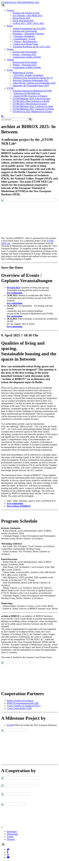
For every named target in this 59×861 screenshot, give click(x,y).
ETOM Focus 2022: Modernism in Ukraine (32, 111)
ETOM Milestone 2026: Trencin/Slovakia (31, 98)
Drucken (11, 839)
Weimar (10, 59)
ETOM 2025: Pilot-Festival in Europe (30, 104)
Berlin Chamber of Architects (20, 700)
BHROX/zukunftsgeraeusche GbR (23, 703)
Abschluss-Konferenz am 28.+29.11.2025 (31, 46)
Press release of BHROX (19, 506)
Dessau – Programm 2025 (24, 54)
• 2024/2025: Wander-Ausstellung (28, 75)
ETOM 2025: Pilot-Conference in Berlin (31, 101)
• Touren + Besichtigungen (25, 41)
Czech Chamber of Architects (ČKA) (24, 706)
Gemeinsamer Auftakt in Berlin (27, 57)
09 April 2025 (13, 287)
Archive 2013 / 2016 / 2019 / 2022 (28, 23)
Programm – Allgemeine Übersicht (28, 33)
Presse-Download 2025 (23, 20)
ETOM (10, 88)
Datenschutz (12, 834)
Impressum (12, 831)
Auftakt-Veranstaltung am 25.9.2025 (29, 28)
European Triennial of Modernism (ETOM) (32, 91)
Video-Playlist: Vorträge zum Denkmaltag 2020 (34, 83)
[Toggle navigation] (3, 5)
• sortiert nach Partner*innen (25, 44)
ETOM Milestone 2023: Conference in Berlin (33, 109)
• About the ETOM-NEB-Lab (26, 93)
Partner (10, 836)
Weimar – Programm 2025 (25, 65)
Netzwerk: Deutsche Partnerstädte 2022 (30, 80)
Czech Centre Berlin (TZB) (19, 708)
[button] (2, 116)
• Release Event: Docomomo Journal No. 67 (33, 78)
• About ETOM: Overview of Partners (30, 96)
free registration (14, 293)
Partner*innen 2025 (21, 18)
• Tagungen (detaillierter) (24, 36)
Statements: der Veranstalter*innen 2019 (31, 85)
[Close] (2, 827)
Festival (10, 10)
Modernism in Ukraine (23, 72)
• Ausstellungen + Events (24, 39)
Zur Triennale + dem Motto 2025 (27, 15)
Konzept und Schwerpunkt (25, 31)
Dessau (10, 49)
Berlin (9, 26)
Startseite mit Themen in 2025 (26, 13)
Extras (10, 70)
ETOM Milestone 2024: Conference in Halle (33, 106)
